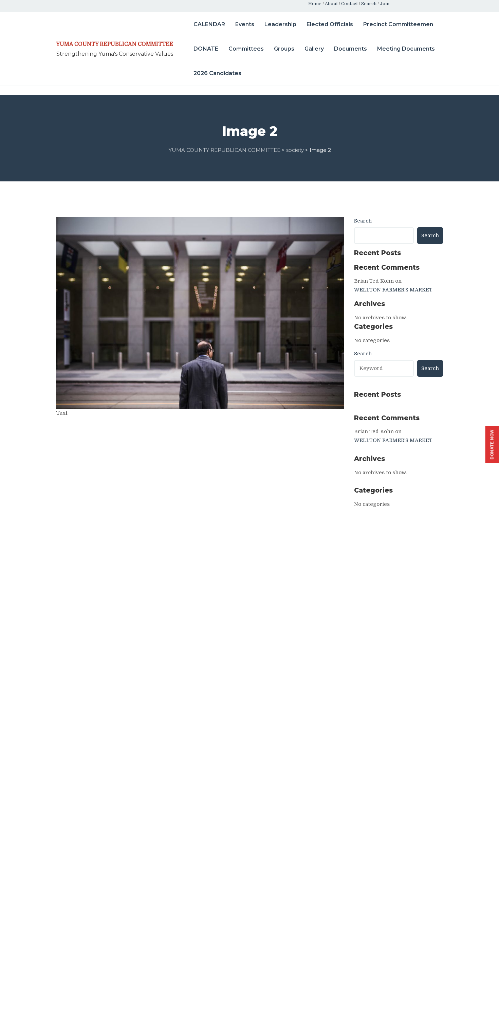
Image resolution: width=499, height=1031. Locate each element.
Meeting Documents (406, 49)
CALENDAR (209, 24)
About (331, 3)
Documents (350, 49)
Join (384, 3)
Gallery (314, 49)
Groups (284, 49)
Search (368, 3)
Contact (349, 3)
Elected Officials (330, 24)
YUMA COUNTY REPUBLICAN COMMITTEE (114, 44)
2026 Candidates (217, 73)
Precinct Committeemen (398, 24)
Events (244, 24)
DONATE (205, 49)
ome (316, 3)
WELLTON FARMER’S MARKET (393, 290)
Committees (246, 49)
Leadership (280, 24)
